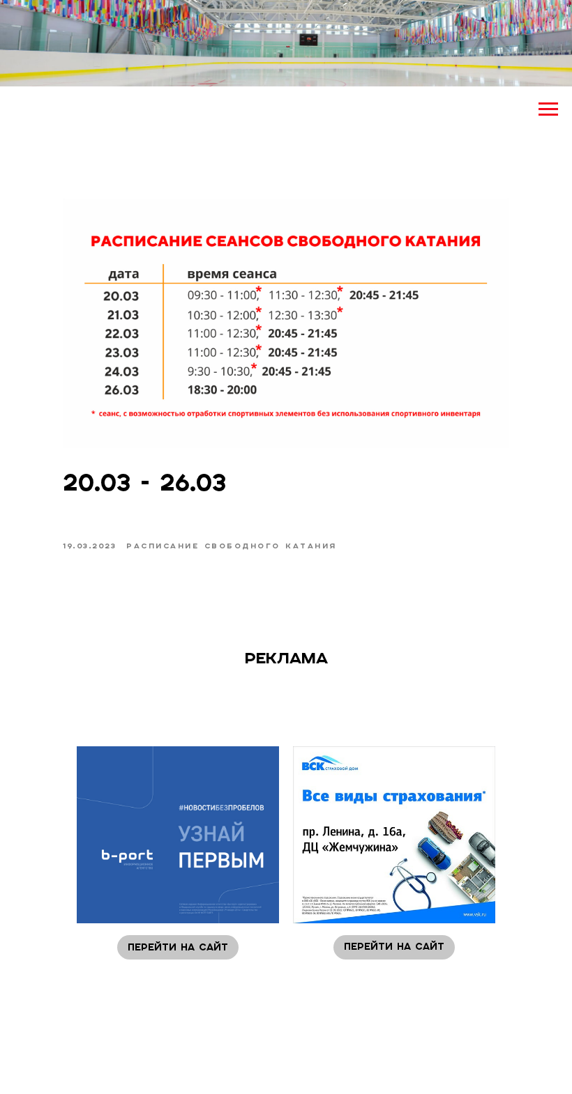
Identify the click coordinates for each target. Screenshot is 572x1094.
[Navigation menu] (548, 109)
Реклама (286, 658)
